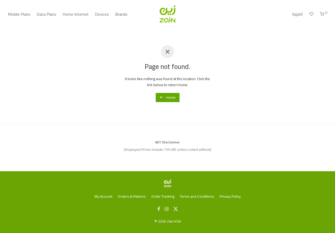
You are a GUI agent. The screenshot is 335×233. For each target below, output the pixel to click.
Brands (121, 14)
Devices (102, 14)
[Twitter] (175, 208)
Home (170, 97)
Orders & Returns (132, 196)
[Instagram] (167, 208)
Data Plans (46, 14)
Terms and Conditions (197, 196)
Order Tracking (162, 196)
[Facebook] (158, 208)
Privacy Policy (230, 196)
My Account (103, 196)
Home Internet (76, 14)
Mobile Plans (19, 14)
